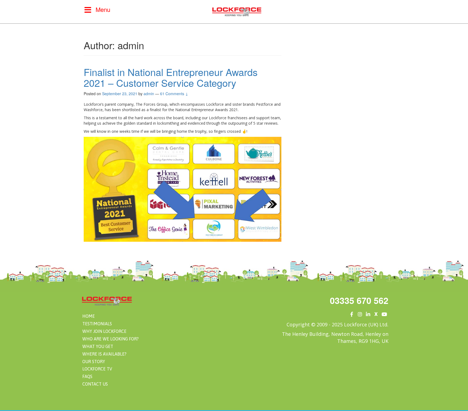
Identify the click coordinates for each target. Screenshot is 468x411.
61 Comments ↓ (174, 93)
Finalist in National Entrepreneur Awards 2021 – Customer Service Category (171, 77)
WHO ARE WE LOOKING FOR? (110, 338)
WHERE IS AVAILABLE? (104, 354)
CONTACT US (95, 384)
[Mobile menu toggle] (88, 9)
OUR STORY (93, 361)
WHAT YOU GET (97, 346)
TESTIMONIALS (97, 323)
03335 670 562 (359, 300)
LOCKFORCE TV (97, 368)
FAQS (87, 376)
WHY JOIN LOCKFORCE (104, 331)
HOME (88, 316)
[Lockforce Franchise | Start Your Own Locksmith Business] (236, 11)
